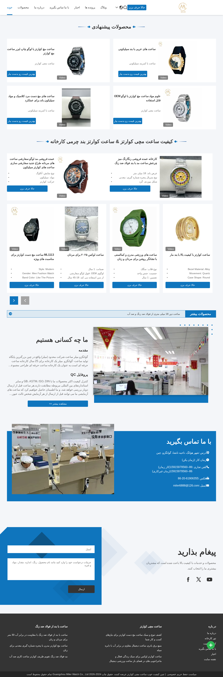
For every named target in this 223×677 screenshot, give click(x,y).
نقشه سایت (210, 659)
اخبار (77, 7)
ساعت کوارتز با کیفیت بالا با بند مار (190, 254)
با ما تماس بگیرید (59, 7)
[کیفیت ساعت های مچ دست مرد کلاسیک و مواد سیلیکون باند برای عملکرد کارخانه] (76, 107)
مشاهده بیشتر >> (58, 403)
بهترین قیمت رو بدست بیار (132, 74)
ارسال (81, 589)
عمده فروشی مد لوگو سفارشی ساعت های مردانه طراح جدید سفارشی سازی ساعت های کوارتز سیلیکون (32, 163)
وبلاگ (103, 7)
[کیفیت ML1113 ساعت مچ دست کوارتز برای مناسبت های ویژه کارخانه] (32, 228)
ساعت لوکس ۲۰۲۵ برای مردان (85, 254)
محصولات (23, 7)
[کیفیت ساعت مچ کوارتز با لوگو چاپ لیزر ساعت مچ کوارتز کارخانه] (76, 60)
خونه (9, 7)
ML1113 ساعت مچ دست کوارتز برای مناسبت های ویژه (32, 256)
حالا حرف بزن (137, 7)
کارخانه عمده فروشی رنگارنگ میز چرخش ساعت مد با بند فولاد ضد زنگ (136, 161)
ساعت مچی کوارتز (44, 63)
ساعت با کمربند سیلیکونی (142, 63)
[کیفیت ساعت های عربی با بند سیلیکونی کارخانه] (177, 60)
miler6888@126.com (186, 485)
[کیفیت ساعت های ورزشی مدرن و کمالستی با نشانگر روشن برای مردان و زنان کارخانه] (134, 228)
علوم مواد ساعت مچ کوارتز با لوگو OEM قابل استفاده (137, 98)
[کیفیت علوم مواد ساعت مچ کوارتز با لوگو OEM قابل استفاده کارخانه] (182, 107)
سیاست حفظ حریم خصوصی (182, 674)
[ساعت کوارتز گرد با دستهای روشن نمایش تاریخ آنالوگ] (10, 314)
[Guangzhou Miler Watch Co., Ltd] (197, 7)
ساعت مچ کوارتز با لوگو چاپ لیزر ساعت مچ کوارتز (30, 51)
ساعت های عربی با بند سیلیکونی (137, 49)
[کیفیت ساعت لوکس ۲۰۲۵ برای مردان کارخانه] (81, 228)
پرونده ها (90, 7)
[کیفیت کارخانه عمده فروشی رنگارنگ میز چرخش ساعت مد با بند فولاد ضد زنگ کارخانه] (181, 176)
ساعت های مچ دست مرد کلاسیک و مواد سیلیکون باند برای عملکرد (31, 98)
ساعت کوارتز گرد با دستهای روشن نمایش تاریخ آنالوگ (152, 314)
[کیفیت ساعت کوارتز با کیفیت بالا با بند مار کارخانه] (188, 228)
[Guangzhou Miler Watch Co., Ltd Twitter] (198, 579)
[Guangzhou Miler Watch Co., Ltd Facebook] (188, 579)
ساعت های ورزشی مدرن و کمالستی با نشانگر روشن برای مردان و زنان (135, 256)
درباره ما (39, 7)
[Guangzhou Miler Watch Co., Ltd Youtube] (209, 579)
